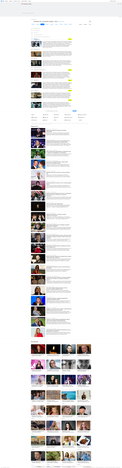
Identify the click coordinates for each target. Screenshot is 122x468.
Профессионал (36, 30)
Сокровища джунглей (37, 34)
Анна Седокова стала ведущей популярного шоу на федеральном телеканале (58, 330)
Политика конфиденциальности (99, 467)
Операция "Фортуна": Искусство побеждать (41, 36)
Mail (1, 467)
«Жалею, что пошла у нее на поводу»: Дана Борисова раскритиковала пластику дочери (58, 309)
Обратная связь (118, 467)
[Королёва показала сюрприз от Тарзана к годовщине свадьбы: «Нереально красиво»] (53, 382)
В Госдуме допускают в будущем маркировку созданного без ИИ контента (57, 299)
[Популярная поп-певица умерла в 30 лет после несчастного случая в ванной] (53, 351)
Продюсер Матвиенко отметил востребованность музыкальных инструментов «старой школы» (58, 141)
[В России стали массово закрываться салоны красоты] (38, 412)
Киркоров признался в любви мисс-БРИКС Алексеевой (56, 131)
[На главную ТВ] (3, 1)
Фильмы (80, 24)
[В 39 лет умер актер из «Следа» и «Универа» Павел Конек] (38, 458)
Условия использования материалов (110, 467)
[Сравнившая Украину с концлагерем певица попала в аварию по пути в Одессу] (84, 382)
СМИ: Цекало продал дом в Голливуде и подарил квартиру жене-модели (57, 225)
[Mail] (1, 1)
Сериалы (85, 24)
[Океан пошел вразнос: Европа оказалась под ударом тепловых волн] (68, 397)
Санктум (35, 32)
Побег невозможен (37, 67)
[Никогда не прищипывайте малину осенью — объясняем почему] (53, 458)
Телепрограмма (33, 19)
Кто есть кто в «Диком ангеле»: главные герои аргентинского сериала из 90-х (57, 162)
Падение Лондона (37, 99)
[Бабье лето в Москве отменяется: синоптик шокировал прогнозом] (68, 367)
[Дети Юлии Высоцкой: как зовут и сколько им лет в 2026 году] (84, 428)
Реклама (8, 467)
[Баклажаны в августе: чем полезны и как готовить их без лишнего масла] (84, 443)
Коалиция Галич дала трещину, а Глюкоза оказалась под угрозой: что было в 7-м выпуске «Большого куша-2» (58, 278)
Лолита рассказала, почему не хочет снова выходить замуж (58, 183)
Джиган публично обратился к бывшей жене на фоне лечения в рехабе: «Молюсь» (58, 257)
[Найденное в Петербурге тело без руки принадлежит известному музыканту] (84, 367)
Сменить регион (61, 21)
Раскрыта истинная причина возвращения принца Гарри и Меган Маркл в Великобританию (58, 320)
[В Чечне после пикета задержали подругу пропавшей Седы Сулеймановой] (68, 412)
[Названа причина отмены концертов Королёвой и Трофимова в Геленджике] (38, 367)
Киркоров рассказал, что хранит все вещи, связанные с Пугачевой (56, 215)
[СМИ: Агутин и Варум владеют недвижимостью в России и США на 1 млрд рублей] (68, 443)
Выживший (36, 80)
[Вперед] (120, 4)
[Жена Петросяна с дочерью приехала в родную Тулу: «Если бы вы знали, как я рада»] (84, 397)
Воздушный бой (36, 28)
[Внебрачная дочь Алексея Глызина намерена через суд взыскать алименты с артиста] (68, 382)
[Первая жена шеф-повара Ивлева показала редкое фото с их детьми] (84, 412)
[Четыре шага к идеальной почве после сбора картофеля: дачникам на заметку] (38, 428)
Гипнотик (35, 90)
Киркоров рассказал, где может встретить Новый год (58, 173)
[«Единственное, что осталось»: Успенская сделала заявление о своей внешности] (53, 428)
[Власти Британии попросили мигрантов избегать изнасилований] (38, 443)
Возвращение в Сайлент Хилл (39, 69)
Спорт (90, 24)
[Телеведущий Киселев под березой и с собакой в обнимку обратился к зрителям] (84, 351)
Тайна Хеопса (36, 49)
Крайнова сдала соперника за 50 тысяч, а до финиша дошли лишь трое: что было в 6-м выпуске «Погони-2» (58, 194)
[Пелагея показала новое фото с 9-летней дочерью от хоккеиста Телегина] (53, 412)
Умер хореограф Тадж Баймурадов (54, 203)
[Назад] (118, 4)
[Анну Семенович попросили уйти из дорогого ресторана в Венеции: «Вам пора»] (38, 351)
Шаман (35, 58)
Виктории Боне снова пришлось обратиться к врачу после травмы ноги (58, 246)
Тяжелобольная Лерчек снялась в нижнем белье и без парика (58, 267)
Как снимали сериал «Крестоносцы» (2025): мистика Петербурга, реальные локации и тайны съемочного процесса (58, 236)
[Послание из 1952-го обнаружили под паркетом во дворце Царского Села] (53, 397)
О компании (4, 467)
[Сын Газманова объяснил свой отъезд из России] (68, 351)
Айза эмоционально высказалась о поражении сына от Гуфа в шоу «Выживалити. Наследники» (58, 152)
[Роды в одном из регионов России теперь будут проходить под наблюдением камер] (84, 458)
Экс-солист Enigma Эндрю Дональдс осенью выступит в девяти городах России (56, 288)
